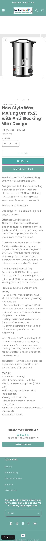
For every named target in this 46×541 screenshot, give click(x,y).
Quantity (6, 138)
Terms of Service (13, 478)
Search (8, 466)
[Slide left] (17, 99)
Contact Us (10, 490)
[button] (3, 11)
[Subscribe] (38, 513)
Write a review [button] (23, 444)
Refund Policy (11, 472)
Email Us (9, 484)
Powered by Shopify (32, 540)
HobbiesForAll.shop (19, 540)
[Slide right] (28, 99)
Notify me (23, 161)
